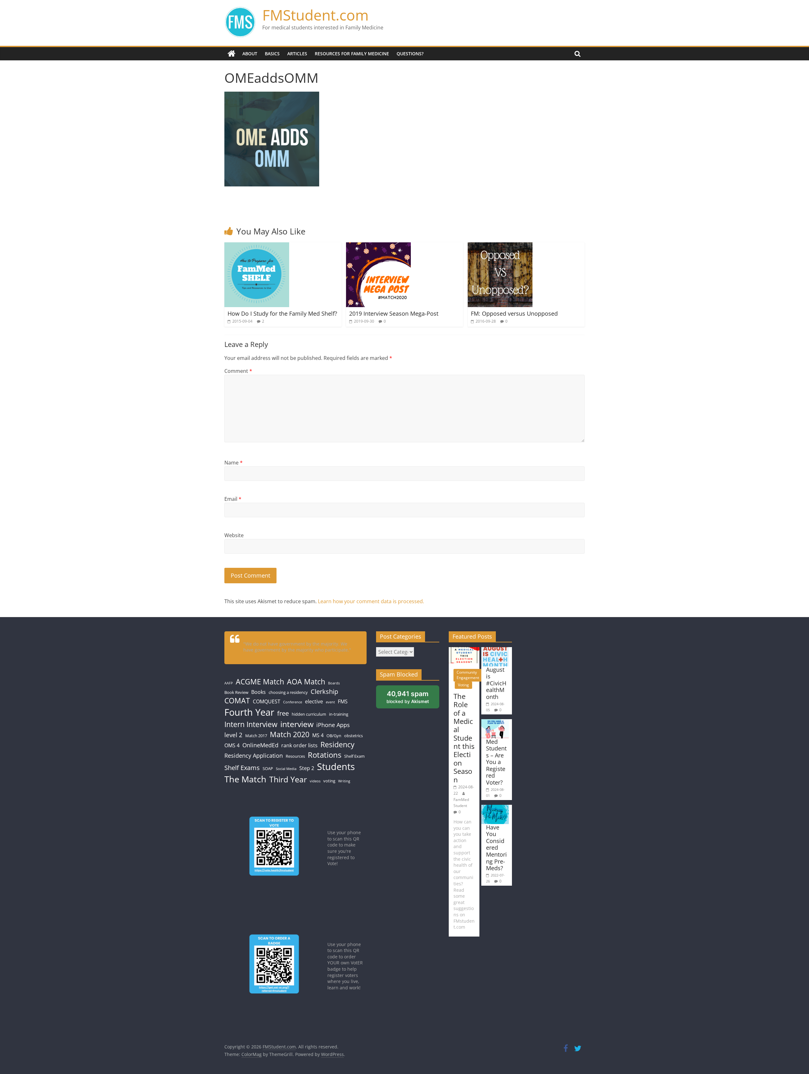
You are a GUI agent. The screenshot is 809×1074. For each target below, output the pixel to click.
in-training (338, 714)
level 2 (233, 735)
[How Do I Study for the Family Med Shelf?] (256, 246)
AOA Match (306, 682)
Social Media (286, 769)
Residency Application (253, 755)
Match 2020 (289, 734)
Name (233, 462)
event (330, 702)
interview (296, 724)
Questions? (410, 54)
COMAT (237, 701)
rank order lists (299, 745)
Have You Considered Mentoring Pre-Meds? (496, 847)
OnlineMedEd (260, 745)
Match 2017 (256, 735)
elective (314, 701)
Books (258, 692)
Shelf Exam (354, 756)
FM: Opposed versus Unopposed (514, 313)
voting (329, 781)
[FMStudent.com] (231, 53)
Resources (295, 756)
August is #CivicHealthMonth (496, 683)
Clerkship (324, 691)
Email (232, 498)
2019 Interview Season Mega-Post (393, 313)
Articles (297, 54)
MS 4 (318, 735)
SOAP (268, 768)
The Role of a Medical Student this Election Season (463, 737)
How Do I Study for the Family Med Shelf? (282, 313)
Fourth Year (249, 712)
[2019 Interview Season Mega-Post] (378, 246)
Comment (238, 370)
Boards (334, 683)
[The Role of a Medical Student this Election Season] (464, 650)
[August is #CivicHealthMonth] (495, 650)
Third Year (288, 779)
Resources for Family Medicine (352, 54)
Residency (337, 744)
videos (315, 781)
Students (336, 766)
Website (234, 535)
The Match (245, 779)
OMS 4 (232, 745)
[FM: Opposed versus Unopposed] (500, 246)
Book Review (236, 692)
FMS (343, 701)
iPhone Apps (333, 725)
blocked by (407, 697)
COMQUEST (266, 701)
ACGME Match (260, 682)
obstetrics (353, 735)
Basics (272, 54)
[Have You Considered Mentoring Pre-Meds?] (495, 808)
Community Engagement (468, 675)
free (283, 713)
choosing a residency (288, 692)
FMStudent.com (315, 15)
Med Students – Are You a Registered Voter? (496, 762)
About (249, 54)
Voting (463, 685)
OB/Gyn (333, 735)
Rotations (324, 755)
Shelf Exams (242, 767)
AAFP (228, 683)
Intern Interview (250, 724)
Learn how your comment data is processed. (371, 601)
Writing (344, 781)
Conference (292, 702)
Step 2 (306, 768)
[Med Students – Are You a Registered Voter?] (495, 722)
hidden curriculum (309, 714)
